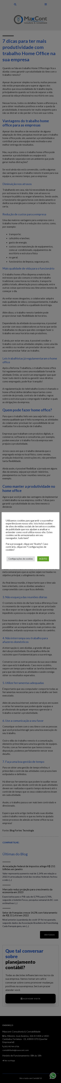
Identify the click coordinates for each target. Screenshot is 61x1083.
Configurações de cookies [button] (20, 558)
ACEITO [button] (43, 558)
